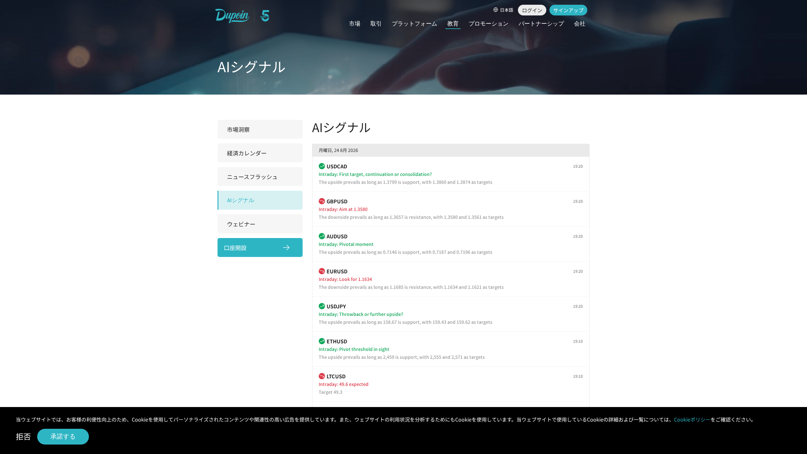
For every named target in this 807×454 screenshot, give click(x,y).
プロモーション (488, 24)
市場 (354, 24)
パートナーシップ (541, 24)
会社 (579, 24)
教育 (453, 24)
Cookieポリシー (692, 419)
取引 (376, 24)
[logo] (232, 16)
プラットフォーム (414, 24)
